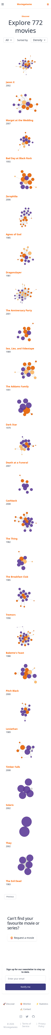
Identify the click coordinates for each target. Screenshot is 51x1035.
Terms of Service (26, 1025)
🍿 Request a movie (22, 938)
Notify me (25, 986)
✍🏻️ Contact (25, 1009)
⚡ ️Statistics (42, 1003)
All (7, 40)
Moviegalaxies (24, 4)
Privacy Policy (42, 1025)
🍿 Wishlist (25, 1003)
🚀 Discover (9, 1003)
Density (37, 40)
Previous (10, 896)
